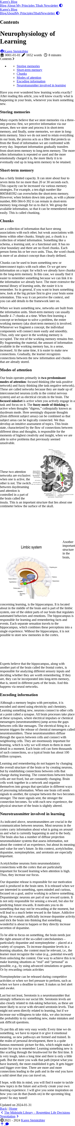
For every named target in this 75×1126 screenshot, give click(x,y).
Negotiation (7, 1116)
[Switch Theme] (61, 5)
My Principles (25, 5)
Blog (3, 5)
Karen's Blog (8, 2)
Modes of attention (29, 77)
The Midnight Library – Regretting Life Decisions (37, 1112)
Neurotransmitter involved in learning (41, 85)
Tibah (39, 5)
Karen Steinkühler (16, 51)
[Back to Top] (2, 1124)
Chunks (22, 73)
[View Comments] (7, 1124)
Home (13, 1108)
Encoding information (31, 81)
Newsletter (51, 5)
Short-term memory (29, 70)
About (11, 5)
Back (3, 1108)
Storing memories (28, 66)
